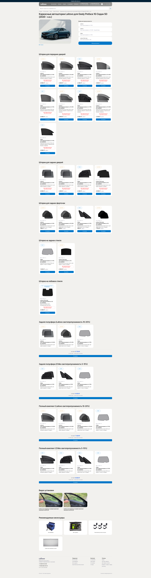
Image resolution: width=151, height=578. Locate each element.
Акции (64, 4)
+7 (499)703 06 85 (84, 3)
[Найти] (110, 8)
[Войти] (107, 4)
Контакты (76, 4)
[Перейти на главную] (42, 558)
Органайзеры (75, 561)
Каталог (59, 4)
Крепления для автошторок (78, 564)
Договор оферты (105, 561)
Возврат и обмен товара (107, 564)
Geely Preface (56, 11)
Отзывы (92, 564)
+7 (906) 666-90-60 (94, 3)
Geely (51, 11)
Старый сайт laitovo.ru (75, 1)
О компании (70, 4)
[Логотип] (43, 4)
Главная (40, 11)
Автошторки (53, 4)
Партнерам (92, 561)
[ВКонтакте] (102, 4)
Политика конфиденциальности (106, 573)
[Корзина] (109, 4)
